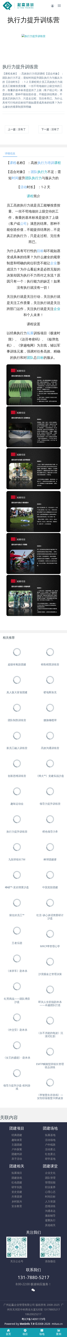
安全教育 (17, 1206)
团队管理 (50, 1177)
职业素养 (50, 1187)
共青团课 (17, 1196)
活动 (23, 187)
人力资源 (50, 1201)
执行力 (42, 162)
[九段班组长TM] (17, 847)
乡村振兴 (17, 1201)
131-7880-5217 (33, 1277)
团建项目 (16, 1128)
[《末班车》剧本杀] (17, 959)
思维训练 (50, 1206)
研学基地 (50, 1158)
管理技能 (50, 1182)
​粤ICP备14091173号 (33, 1319)
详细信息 (10, 153)
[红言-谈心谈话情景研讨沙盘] (50, 903)
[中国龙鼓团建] (50, 875)
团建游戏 (17, 1177)
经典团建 (17, 1135)
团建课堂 (50, 1166)
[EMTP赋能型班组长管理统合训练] (50, 1052)
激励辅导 (50, 1215)
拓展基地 (50, 1135)
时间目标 (50, 1196)
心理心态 (50, 1192)
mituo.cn (57, 1324)
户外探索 (17, 1149)
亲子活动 (17, 1158)
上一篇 (17, 129)
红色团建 (17, 1182)
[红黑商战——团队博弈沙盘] (17, 986)
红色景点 (50, 1154)
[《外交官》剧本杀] (17, 1017)
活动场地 (50, 1140)
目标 (40, 250)
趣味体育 (17, 1140)
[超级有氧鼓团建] (17, 652)
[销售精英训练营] (50, 652)
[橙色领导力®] (50, 819)
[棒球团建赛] (50, 847)
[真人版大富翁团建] (17, 680)
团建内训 (17, 1154)
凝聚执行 (50, 1220)
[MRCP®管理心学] (50, 934)
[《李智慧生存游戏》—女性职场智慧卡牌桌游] (50, 1083)
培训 (50, 162)
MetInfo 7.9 (27, 1324)
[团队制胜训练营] (17, 708)
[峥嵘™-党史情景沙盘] (17, 875)
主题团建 (17, 1144)
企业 (53, 263)
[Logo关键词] (18, 5)
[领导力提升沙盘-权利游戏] (17, 1073)
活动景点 (50, 1149)
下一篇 (50, 129)
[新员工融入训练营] (17, 736)
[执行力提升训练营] (17, 819)
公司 (23, 223)
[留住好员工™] (17, 903)
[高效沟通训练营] (50, 736)
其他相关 (50, 1225)
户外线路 (50, 1144)
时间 (15, 178)
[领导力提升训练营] (50, 791)
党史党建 (17, 1192)
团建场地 (50, 1128)
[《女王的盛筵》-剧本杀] (17, 1045)
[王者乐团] (17, 931)
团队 (34, 171)
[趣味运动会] (17, 791)
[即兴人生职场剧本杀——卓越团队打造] (50, 990)
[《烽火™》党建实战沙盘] (50, 763)
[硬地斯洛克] (50, 680)
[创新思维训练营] (17, 763)
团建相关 (16, 1166)
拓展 (30, 333)
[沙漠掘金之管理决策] (50, 962)
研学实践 (17, 1187)
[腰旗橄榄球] (50, 708)
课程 (13, 162)
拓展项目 (17, 1173)
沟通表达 (50, 1211)
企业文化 (50, 1173)
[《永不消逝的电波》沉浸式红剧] (50, 1021)
